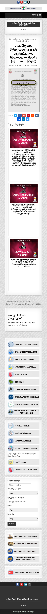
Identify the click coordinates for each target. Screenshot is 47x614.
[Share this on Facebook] (20, 115)
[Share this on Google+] (24, 115)
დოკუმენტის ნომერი (16, 498)
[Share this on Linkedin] (23, 119)
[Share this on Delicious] (27, 119)
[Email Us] (25, 2)
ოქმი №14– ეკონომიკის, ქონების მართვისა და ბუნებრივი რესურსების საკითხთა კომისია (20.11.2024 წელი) (23, 263)
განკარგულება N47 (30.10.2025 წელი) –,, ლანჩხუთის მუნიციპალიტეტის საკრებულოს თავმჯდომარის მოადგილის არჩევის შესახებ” (23, 209)
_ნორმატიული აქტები (18, 39)
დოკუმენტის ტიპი (15, 489)
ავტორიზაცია (21, 325)
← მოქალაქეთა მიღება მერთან (17, 301)
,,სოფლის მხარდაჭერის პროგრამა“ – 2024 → (24, 304)
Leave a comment (31, 65)
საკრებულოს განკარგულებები (23, 193)
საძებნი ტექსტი (14, 481)
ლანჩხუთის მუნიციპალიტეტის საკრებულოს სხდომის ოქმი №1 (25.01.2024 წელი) (23, 53)
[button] (35, 15)
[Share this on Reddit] (32, 115)
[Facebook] (18, 2)
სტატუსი (11, 514)
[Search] (28, 2)
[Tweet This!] (15, 115)
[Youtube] (21, 2)
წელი (10, 505)
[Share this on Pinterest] (28, 115)
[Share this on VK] (37, 115)
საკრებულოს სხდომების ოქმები (26, 40)
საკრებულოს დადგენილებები (23, 138)
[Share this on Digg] (19, 119)
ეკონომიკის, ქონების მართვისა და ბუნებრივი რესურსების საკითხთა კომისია (24, 249)
